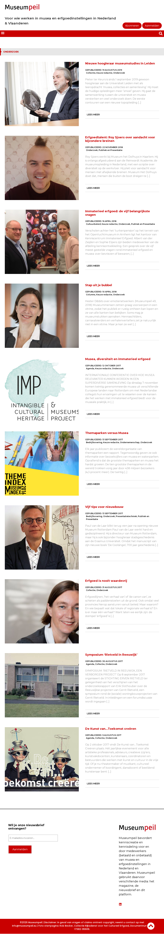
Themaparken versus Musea (106, 433)
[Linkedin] (120, 904)
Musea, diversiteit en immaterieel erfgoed (117, 359)
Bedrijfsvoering (94, 442)
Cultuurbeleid (93, 224)
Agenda (90, 368)
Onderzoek (119, 73)
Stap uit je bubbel (98, 285)
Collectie (90, 73)
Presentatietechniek (126, 516)
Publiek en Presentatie (110, 150)
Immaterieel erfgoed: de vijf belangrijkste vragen (117, 213)
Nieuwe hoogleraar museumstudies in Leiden (120, 63)
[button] (2, 33)
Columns (90, 294)
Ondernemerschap (129, 442)
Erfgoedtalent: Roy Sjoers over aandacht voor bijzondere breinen (120, 139)
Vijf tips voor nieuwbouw (104, 507)
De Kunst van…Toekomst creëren (110, 729)
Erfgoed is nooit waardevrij (106, 581)
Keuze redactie (104, 73)
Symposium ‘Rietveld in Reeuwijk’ (111, 654)
